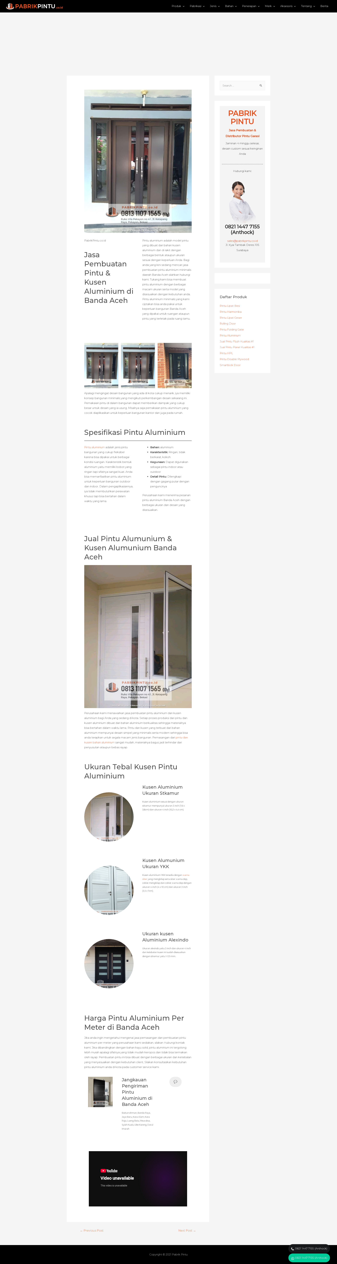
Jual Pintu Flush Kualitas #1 (237, 341)
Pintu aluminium (94, 447)
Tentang (306, 6)
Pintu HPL (226, 353)
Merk (268, 6)
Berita (324, 6)
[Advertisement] (168, 38)
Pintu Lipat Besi (230, 305)
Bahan (229, 6)
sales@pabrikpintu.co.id (242, 241)
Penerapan (249, 6)
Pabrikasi (195, 6)
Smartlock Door (230, 365)
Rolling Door (228, 323)
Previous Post (92, 1230)
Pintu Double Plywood (234, 359)
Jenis (213, 6)
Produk (176, 6)
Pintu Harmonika (231, 311)
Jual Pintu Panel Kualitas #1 (237, 347)
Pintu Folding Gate (232, 329)
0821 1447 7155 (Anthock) (242, 229)
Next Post (187, 1230)
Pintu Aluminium (230, 335)
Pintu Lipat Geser (231, 317)
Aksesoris (286, 6)
